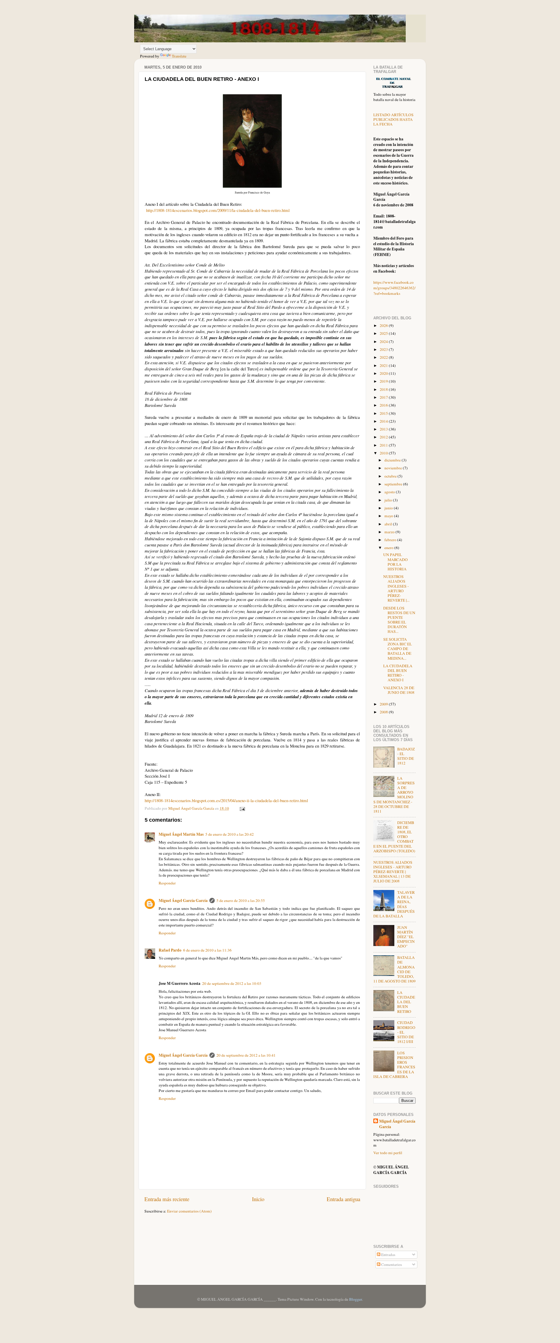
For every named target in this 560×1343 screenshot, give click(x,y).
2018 (384, 389)
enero (389, 547)
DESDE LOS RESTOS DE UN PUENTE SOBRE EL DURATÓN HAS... (399, 619)
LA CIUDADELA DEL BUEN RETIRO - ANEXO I (397, 673)
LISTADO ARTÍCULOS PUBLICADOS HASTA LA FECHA (393, 119)
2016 (384, 405)
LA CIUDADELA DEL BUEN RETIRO (406, 1002)
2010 (384, 453)
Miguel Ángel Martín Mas (181, 834)
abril (388, 524)
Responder (167, 883)
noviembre (393, 468)
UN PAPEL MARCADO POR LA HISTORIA (395, 562)
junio (389, 508)
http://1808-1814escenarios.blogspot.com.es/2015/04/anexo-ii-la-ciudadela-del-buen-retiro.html (226, 800)
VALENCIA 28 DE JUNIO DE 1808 (398, 690)
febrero (390, 539)
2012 (384, 437)
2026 (384, 325)
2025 (384, 333)
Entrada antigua (343, 1199)
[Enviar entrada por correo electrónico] (242, 808)
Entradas (387, 1254)
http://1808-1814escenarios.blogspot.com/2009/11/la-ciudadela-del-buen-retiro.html (218, 210)
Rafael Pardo (170, 950)
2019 (384, 381)
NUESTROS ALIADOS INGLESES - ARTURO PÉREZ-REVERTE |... (396, 588)
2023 (384, 349)
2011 (384, 445)
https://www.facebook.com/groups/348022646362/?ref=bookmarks (394, 288)
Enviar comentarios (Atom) (189, 1211)
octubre (391, 476)
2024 (384, 341)
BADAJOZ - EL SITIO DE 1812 (406, 756)
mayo (389, 515)
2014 (384, 421)
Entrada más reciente (166, 1199)
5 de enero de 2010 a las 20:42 (229, 834)
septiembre (393, 484)
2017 (384, 397)
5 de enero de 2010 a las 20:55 (240, 900)
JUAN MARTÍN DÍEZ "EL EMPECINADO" (406, 937)
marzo (390, 531)
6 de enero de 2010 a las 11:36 (207, 950)
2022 (384, 357)
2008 (384, 712)
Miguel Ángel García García (183, 900)
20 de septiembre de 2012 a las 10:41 (246, 1055)
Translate (179, 56)
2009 (384, 704)
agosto (390, 491)
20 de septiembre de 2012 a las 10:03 (231, 983)
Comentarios (391, 1264)
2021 (384, 365)
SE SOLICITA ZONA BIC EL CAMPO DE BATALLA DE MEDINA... (397, 649)
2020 (384, 373)
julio (388, 500)
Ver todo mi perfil (387, 1152)
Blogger (355, 1299)
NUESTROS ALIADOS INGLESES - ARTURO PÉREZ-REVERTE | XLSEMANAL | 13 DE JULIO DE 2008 (392, 872)
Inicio (258, 1199)
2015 (384, 413)
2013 (384, 429)
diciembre (393, 460)
